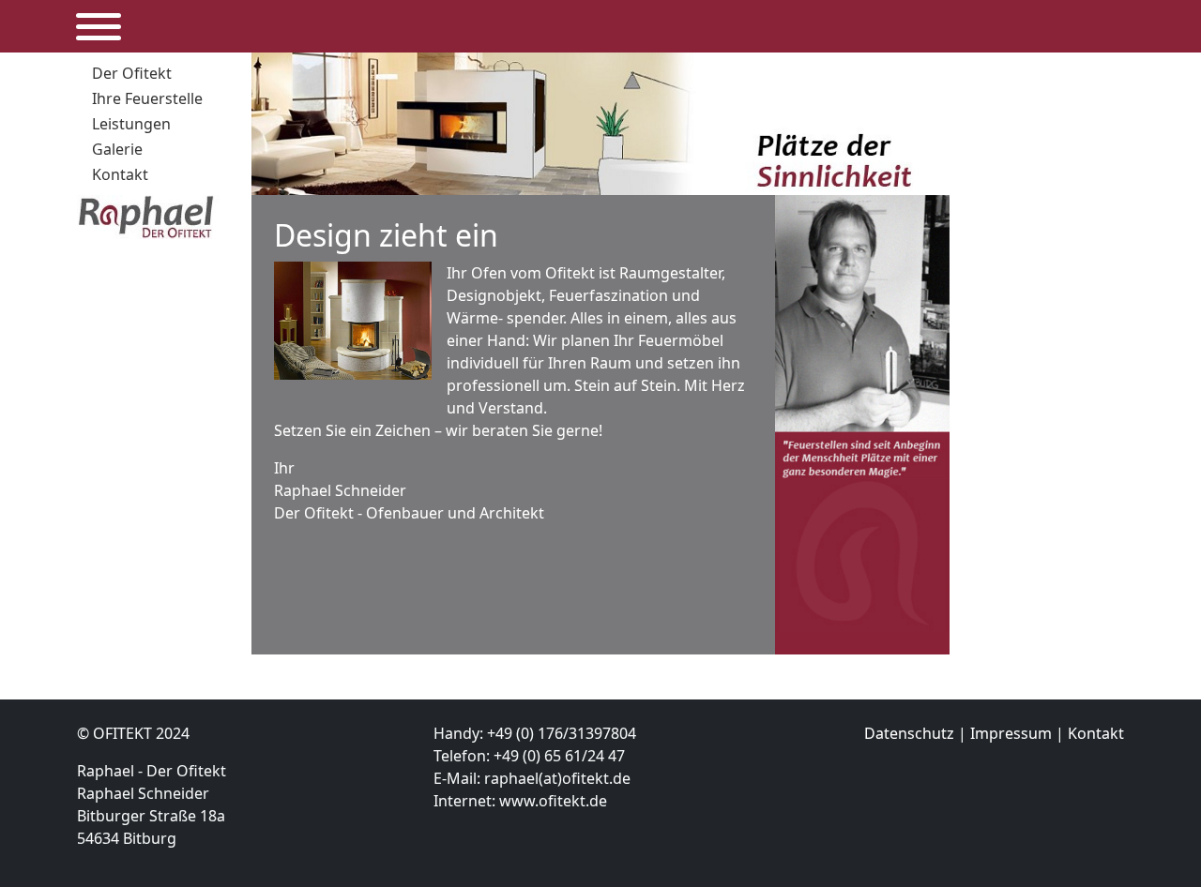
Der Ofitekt (132, 73)
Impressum (1011, 733)
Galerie (117, 149)
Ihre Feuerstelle (147, 98)
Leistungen (131, 123)
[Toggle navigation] (92, 27)
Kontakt (120, 174)
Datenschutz (909, 733)
